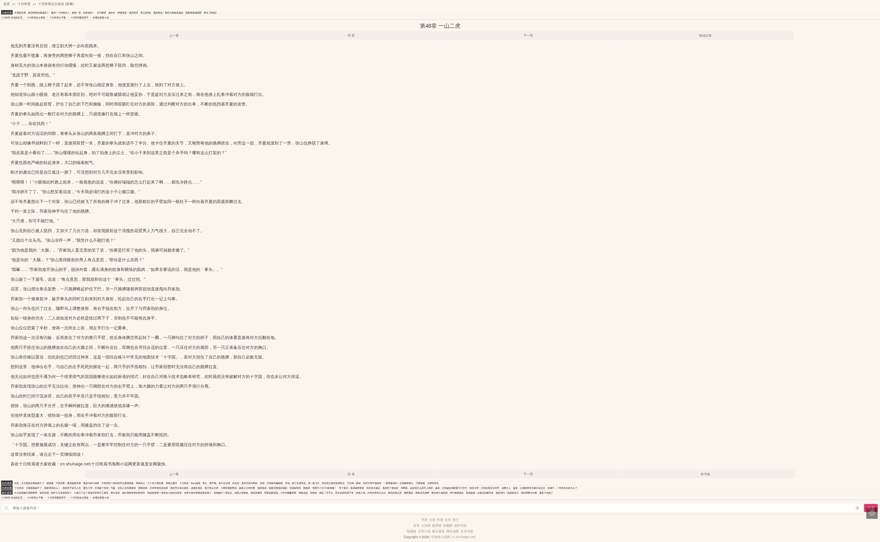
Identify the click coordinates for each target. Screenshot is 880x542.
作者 (440, 519)
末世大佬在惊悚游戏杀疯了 (198, 492)
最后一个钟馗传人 (60, 12)
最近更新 (438, 531)
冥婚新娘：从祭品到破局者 (479, 492)
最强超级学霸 (74, 483)
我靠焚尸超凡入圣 (72, 487)
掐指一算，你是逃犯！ (83, 12)
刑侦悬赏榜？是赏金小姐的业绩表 (164, 492)
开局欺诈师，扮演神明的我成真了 (31, 12)
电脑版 (411, 531)
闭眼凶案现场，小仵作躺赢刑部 (280, 492)
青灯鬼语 (115, 492)
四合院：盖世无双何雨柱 (245, 483)
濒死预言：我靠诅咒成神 (416, 492)
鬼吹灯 (111, 12)
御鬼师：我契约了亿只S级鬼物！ (320, 487)
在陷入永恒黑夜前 (127, 487)
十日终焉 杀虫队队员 (11, 17)
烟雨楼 (50, 483)
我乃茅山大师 (211, 487)
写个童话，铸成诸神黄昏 (351, 487)
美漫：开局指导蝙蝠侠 (271, 483)
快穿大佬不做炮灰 (372, 483)
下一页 (528, 35)
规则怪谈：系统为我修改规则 (168, 12)
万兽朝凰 (420, 483)
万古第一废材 (354, 483)
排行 (455, 519)
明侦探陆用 (295, 487)
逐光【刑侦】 (210, 12)
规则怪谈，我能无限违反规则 (272, 487)
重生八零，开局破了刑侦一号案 (99, 487)
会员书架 (466, 531)
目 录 (351, 474)
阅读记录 (705, 35)
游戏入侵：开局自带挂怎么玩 (371, 492)
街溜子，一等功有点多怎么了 (562, 487)
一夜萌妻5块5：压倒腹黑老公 (398, 483)
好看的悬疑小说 (101, 17)
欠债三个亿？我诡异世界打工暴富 (91, 492)
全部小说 (424, 531)
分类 (432, 519)
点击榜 (426, 525)
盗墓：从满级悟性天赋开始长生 (529, 487)
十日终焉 (24, 3)
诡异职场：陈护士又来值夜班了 (56, 492)
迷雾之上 (506, 487)
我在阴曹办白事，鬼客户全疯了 (537, 492)
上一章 (174, 35)
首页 (6, 3)
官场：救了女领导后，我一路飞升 (302, 483)
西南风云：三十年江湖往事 (149, 483)
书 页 (351, 35)
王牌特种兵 (433, 483)
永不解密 (101, 12)
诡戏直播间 (256, 492)
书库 (424, 519)
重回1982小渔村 (91, 483)
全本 (448, 519)
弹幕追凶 (303, 492)
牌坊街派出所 (395, 492)
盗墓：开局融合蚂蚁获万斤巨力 (451, 487)
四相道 (313, 492)
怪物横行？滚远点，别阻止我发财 (231, 492)
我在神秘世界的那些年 (133, 492)
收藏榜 (448, 525)
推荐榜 (437, 525)
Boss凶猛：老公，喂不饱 (203, 483)
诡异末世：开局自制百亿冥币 (484, 487)
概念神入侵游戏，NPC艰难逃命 (448, 492)
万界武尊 (60, 483)
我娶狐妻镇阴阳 (193, 12)
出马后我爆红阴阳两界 (25, 492)
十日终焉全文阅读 (51, 3)
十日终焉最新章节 (79, 17)
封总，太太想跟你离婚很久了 (29, 483)
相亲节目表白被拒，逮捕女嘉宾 (186, 487)
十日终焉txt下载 (58, 17)
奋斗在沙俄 (224, 483)
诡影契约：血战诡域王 (507, 492)
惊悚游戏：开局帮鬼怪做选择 (153, 487)
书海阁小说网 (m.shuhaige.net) (453, 536)
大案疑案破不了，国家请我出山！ (43, 487)
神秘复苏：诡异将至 (128, 12)
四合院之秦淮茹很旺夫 (333, 483)
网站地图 (452, 531)
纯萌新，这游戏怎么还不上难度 (417, 487)
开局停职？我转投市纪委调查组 (118, 483)
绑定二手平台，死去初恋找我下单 (336, 492)
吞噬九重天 (171, 483)
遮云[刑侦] (145, 12)
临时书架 (460, 525)
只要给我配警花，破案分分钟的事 (238, 487)
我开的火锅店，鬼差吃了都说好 (382, 487)
